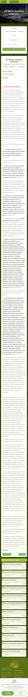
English (5, 74)
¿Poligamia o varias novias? (10, 580)
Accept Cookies (8, 693)
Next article (22, 554)
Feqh (16, 668)
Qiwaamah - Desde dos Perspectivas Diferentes (14, 588)
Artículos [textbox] (14, 35)
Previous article (6, 554)
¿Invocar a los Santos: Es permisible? (12, 651)
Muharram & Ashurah (8, 611)
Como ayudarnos (19, 673)
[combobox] (14, 35)
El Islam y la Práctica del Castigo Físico (12, 564)
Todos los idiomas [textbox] (14, 39)
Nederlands (11, 74)
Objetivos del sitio (19, 675)
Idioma (3, 1)
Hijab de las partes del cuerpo (10, 627)
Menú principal (13, 1)
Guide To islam (18, 670)
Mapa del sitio (18, 677)
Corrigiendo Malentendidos (18, 64)
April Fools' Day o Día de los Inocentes (12, 619)
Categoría (21, 31)
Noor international (6, 673)
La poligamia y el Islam (9, 635)
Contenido (13, 31)
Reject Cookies (20, 693)
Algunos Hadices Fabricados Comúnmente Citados (15, 595)
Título (7, 31)
